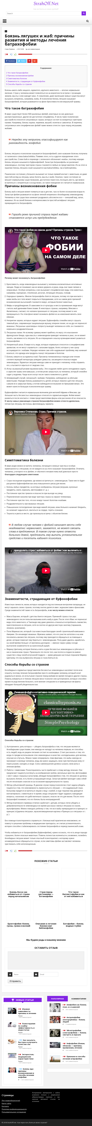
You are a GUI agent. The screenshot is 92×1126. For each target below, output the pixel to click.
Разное (20, 1016)
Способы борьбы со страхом (19, 84)
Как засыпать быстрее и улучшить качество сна (27, 1042)
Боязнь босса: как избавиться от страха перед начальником (19, 894)
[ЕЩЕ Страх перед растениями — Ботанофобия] (89, 1120)
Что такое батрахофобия (17, 73)
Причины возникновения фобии (20, 76)
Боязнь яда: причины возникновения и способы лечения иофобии (26, 1073)
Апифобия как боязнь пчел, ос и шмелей (74, 1006)
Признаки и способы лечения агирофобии (74, 1057)
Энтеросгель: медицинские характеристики (26, 1056)
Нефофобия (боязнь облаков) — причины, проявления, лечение (74, 1045)
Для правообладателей (11, 1100)
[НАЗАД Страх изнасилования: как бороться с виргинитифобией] (2, 1120)
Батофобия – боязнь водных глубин (73, 925)
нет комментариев (34, 49)
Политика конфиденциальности (14, 1109)
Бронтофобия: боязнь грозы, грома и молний (18, 925)
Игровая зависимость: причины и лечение (27, 1011)
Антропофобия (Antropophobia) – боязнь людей (74, 1019)
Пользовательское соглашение (14, 1112)
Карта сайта (6, 1103)
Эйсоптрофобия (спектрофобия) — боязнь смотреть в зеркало (74, 1032)
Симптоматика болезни (16, 78)
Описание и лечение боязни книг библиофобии (45, 926)
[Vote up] (15, 54)
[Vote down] (11, 54)
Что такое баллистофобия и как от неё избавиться (73, 894)
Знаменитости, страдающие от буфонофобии (25, 81)
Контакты (5, 1106)
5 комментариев (71, 1024)
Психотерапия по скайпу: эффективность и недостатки (26, 1026)
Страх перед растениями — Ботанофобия (46, 894)
